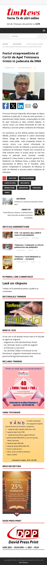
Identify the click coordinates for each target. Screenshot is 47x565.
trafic (7, 192)
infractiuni (9, 188)
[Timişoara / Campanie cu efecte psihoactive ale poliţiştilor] (8, 247)
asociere (12, 178)
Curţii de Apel (10, 183)
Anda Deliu (35, 238)
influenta (24, 183)
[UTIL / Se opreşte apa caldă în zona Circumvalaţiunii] (8, 235)
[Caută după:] (23, 36)
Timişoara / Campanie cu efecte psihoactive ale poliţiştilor (28, 246)
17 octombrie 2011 (22, 238)
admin (31, 250)
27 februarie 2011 (22, 262)
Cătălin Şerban (27, 178)
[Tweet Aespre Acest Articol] (13, 107)
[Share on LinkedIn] (21, 107)
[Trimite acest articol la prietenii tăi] (28, 107)
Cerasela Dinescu (24, 67)
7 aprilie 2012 (9, 67)
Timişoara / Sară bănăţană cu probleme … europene (27, 257)
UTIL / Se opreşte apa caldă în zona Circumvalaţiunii (27, 234)
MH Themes (23, 562)
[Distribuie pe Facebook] (6, 107)
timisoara (36, 188)
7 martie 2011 (20, 250)
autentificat (18, 288)
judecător (23, 188)
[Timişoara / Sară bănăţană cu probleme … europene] (8, 263)
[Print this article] (35, 107)
